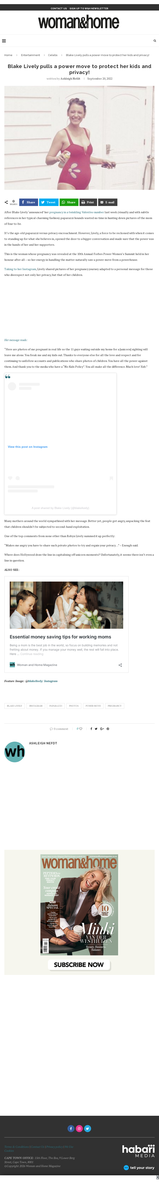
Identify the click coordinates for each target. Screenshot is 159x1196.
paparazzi (55, 705)
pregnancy (115, 705)
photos (74, 705)
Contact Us (38, 1147)
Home (8, 55)
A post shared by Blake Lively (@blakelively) (60, 508)
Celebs (52, 55)
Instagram (35, 705)
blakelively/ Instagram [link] (43, 681)
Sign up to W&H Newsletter (89, 8)
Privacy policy (54, 1147)
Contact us (59, 8)
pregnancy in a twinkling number (76, 212)
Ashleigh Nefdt (70, 78)
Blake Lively (14, 705)
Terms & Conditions (16, 1147)
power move (93, 705)
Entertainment (30, 55)
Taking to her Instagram (20, 269)
